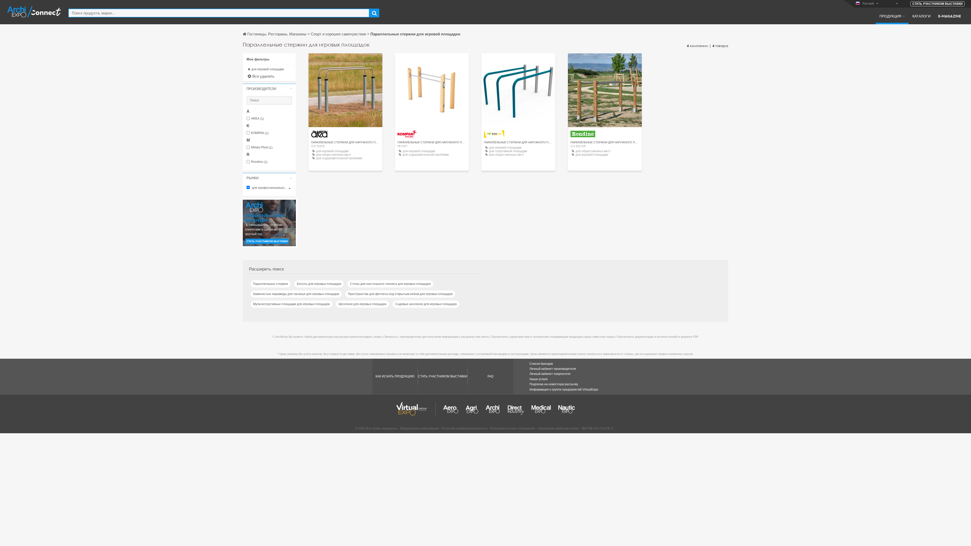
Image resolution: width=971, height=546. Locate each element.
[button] (269, 88)
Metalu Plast (262, 147)
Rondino (259, 162)
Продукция (890, 16)
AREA (257, 119)
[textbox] (218, 13)
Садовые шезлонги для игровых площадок (426, 304)
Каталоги (921, 16)
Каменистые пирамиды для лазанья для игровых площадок (296, 294)
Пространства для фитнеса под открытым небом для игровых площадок (400, 294)
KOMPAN (260, 133)
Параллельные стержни (270, 284)
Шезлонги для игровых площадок (362, 304)
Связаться (431, 61)
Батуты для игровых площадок (319, 284)
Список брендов (541, 364)
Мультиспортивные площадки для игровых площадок (291, 304)
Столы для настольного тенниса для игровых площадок (390, 284)
